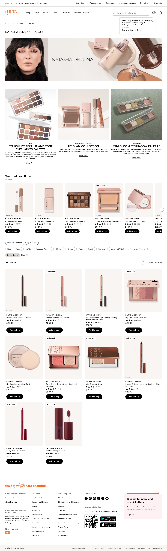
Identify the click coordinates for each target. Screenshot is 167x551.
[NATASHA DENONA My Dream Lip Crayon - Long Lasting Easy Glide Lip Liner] (103, 297)
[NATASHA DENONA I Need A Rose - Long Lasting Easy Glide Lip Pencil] (143, 364)
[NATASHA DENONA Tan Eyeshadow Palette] (79, 205)
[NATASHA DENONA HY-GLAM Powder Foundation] (109, 205)
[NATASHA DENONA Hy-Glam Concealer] (19, 205)
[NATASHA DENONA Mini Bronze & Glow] (103, 363)
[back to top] (159, 543)
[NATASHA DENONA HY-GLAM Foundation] (49, 205)
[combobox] (155, 262)
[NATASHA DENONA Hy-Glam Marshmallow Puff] (24, 363)
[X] (152, 21)
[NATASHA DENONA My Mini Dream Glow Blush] (143, 296)
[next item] (162, 210)
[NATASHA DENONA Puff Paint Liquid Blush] (63, 430)
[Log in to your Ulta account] (154, 12)
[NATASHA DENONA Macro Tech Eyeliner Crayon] (24, 296)
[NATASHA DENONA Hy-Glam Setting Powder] (139, 205)
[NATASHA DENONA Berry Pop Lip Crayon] (24, 430)
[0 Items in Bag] (160, 13)
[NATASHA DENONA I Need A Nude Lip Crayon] (63, 296)
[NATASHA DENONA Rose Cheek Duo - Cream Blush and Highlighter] (63, 364)
